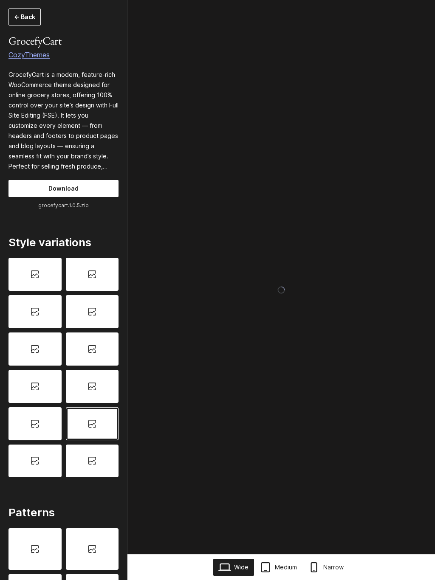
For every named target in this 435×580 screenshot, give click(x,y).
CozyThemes (29, 55)
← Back (24, 16)
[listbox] (63, 367)
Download (63, 188)
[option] (35, 274)
